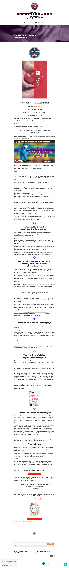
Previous (16, 549)
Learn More (9, 563)
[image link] (34, 52)
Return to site (16, 555)
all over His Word (35, 478)
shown (21, 478)
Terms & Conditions (27, 545)
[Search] (44, 22)
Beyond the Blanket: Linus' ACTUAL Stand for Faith (44, 551)
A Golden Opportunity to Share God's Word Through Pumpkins (23, 551)
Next (35, 549)
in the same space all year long (26, 455)
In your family (16, 284)
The (35, 312)
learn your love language (39, 470)
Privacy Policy (33, 545)
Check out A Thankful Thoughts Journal (34, 518)
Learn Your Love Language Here (34, 473)
